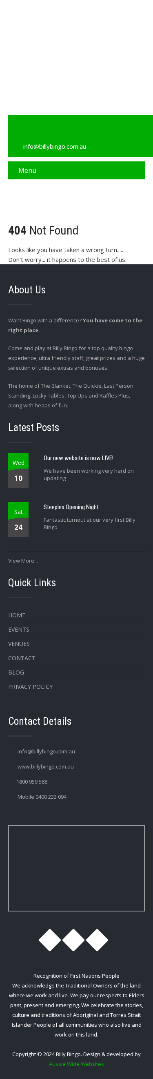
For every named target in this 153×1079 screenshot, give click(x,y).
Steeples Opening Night (71, 507)
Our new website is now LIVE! (78, 458)
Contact (21, 658)
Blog (16, 672)
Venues (19, 644)
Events (18, 629)
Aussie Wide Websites (76, 1064)
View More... (23, 560)
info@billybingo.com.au (54, 146)
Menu (27, 170)
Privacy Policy (30, 686)
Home (16, 615)
